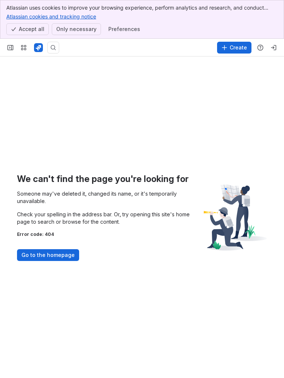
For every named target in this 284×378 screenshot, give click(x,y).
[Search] (53, 48)
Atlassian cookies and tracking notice (51, 16)
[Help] (260, 48)
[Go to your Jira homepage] (38, 48)
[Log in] (274, 48)
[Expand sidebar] (10, 48)
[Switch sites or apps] (24, 48)
